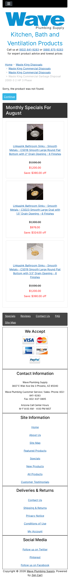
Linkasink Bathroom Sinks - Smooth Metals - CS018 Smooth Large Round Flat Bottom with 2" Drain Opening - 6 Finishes (35, 150)
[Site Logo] (35, 21)
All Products (35, 474)
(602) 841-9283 (29, 49)
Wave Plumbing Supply (41, 571)
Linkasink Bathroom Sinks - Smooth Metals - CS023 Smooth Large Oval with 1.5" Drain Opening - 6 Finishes (35, 209)
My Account (35, 531)
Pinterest (35, 557)
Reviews (26, 316)
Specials (10, 316)
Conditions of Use (35, 523)
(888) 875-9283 (53, 49)
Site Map (10, 322)
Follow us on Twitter (35, 549)
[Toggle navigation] (8, 3)
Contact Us (43, 316)
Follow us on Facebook (35, 565)
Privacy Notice (35, 515)
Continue (9, 96)
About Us (35, 435)
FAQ (57, 316)
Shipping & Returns (35, 508)
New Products (35, 466)
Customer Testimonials (35, 482)
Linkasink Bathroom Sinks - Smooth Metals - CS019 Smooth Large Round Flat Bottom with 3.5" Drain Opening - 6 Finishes (35, 271)
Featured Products (35, 450)
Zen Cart (37, 575)
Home (8, 64)
